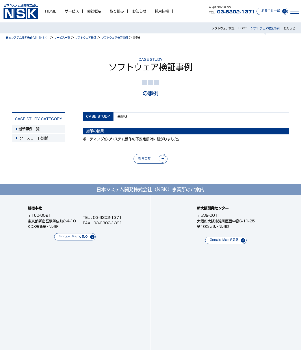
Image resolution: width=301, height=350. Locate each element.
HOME (50, 11)
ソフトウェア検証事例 (265, 28)
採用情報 (162, 11)
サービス (72, 11)
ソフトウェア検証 (223, 28)
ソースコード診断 (33, 138)
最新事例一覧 (29, 129)
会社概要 (94, 11)
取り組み (117, 11)
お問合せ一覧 (270, 10)
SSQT (242, 28)
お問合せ (144, 158)
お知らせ (139, 11)
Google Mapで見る (73, 236)
